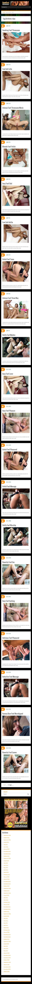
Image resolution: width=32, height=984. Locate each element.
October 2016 (6, 856)
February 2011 (7, 930)
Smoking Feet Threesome (11, 30)
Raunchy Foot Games (9, 752)
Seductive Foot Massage (10, 676)
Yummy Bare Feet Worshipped (12, 713)
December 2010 (7, 934)
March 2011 (6, 927)
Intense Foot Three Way (10, 298)
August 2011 (6, 916)
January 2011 (6, 932)
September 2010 (7, 941)
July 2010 (6, 946)
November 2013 (7, 883)
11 (8, 785)
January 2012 (6, 904)
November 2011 (7, 909)
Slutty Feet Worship (9, 525)
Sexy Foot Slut (7, 183)
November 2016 (7, 853)
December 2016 (7, 851)
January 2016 (6, 876)
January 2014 (6, 879)
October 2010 (6, 939)
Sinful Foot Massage (9, 486)
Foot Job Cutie (7, 69)
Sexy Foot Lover (7, 373)
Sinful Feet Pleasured (9, 449)
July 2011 (6, 918)
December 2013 (7, 881)
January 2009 (6, 964)
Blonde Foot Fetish (9, 146)
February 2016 (7, 874)
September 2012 (7, 893)
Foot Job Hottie (7, 222)
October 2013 (6, 886)
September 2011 (7, 913)
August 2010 (6, 943)
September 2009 (7, 962)
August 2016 (6, 860)
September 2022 (7, 835)
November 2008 (7, 969)
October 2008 (6, 971)
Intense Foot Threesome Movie (12, 107)
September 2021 (7, 840)
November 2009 (7, 957)
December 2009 (7, 955)
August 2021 (6, 842)
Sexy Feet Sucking (8, 601)
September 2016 (7, 858)
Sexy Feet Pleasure (8, 410)
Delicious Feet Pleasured (10, 638)
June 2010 (6, 948)
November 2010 (7, 937)
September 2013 (7, 888)
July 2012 (6, 897)
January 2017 (6, 849)
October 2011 (6, 911)
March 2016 (6, 872)
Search (5, 791)
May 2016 (6, 867)
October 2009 (6, 960)
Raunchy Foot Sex (8, 562)
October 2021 (6, 837)
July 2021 (6, 844)
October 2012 (6, 890)
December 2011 (7, 907)
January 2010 (6, 953)
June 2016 (6, 865)
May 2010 (6, 950)
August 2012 (6, 895)
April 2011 (6, 925)
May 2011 (6, 923)
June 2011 (6, 920)
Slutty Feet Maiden (8, 335)
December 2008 (7, 967)
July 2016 (6, 863)
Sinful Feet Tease (8, 259)
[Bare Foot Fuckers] (16, 3)
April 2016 (6, 870)
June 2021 (6, 846)
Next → (11, 785)
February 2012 (7, 902)
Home (3, 12)
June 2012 (6, 900)
